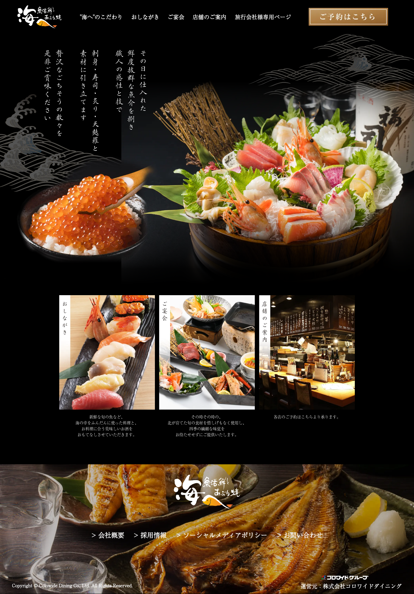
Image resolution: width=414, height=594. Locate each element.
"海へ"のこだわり (101, 17)
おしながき (145, 17)
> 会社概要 (108, 535)
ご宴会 (176, 17)
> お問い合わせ (299, 535)
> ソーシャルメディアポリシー (221, 535)
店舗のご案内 (209, 17)
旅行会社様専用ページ (263, 17)
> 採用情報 (150, 535)
